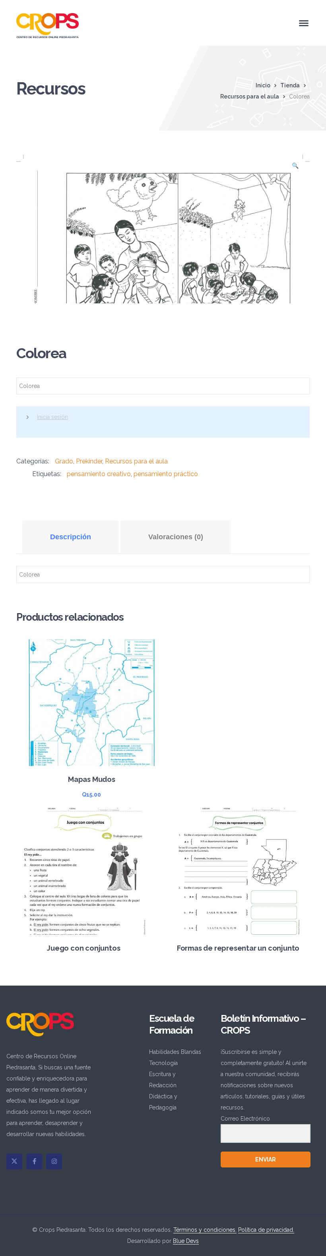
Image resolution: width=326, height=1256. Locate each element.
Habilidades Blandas (175, 1052)
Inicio (263, 85)
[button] (295, 168)
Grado (64, 461)
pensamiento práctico (166, 474)
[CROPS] (47, 25)
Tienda (290, 85)
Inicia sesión (52, 417)
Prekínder (89, 461)
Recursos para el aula (249, 96)
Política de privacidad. (266, 1230)
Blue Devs (186, 1241)
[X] (14, 1161)
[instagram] (54, 1161)
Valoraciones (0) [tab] (175, 537)
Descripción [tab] (70, 537)
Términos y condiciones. (205, 1230)
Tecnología (163, 1063)
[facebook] (34, 1161)
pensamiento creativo (99, 474)
